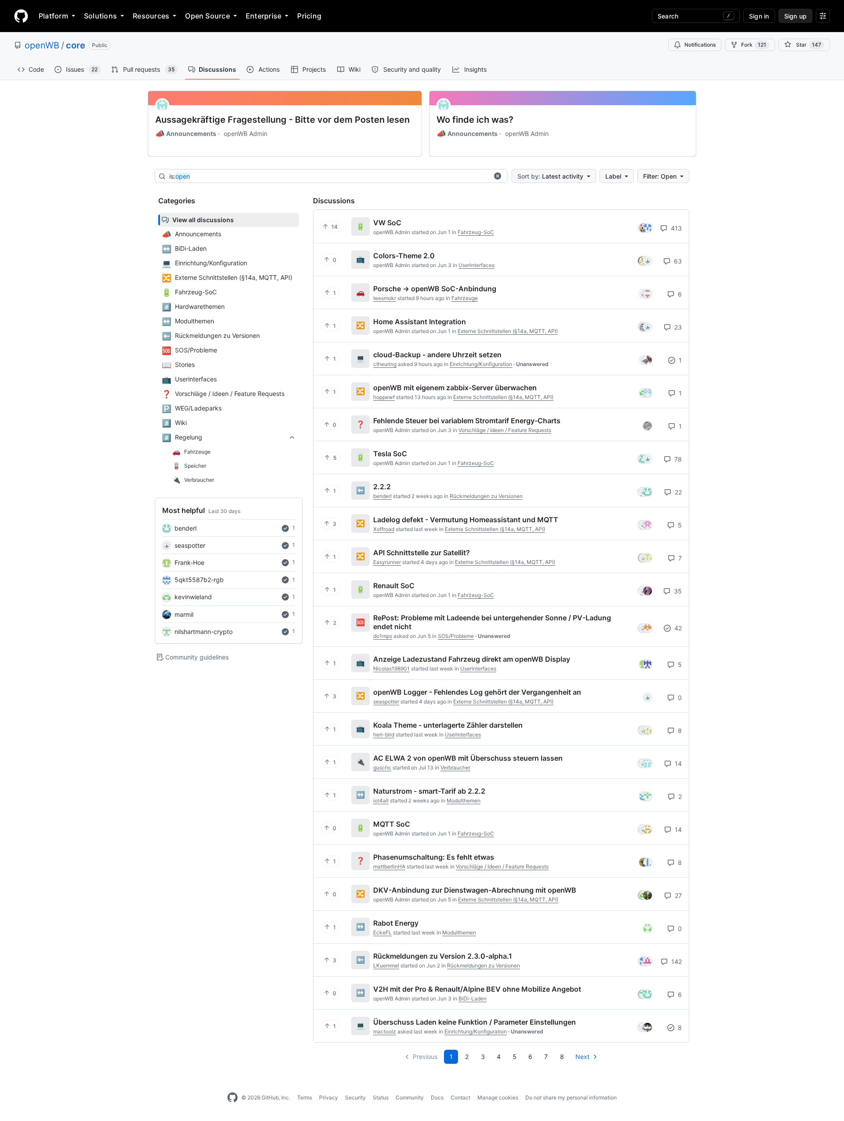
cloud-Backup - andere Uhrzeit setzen (437, 354)
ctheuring (385, 364)
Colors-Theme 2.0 (404, 255)
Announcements (185, 133)
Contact (460, 1097)
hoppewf (384, 397)
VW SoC (387, 222)
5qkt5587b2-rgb (199, 579)
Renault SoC (394, 585)
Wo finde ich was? (475, 119)
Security (355, 1097)
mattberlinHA (389, 866)
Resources (151, 15)
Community (410, 1097)
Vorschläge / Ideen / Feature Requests (504, 430)
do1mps (382, 636)
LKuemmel (386, 965)
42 (677, 628)
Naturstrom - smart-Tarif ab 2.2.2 (429, 791)
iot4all (381, 800)
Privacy (328, 1097)
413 (675, 228)
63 (677, 261)
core (75, 45)
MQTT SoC (391, 824)
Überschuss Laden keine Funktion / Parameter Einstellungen (474, 1022)
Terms (304, 1097)
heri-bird (383, 734)
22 (677, 492)
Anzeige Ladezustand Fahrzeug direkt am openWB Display (471, 659)
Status (381, 1097)
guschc (382, 767)
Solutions (100, 15)
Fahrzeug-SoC (476, 232)
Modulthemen (463, 800)
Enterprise (263, 15)
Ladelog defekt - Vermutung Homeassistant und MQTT (465, 519)
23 (677, 327)
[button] (497, 176)
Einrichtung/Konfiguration (481, 364)
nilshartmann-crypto (204, 631)
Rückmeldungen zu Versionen (486, 496)
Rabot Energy (395, 923)
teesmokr (384, 298)
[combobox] (328, 176)
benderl (185, 528)
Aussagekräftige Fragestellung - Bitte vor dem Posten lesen (282, 119)
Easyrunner (387, 562)
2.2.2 (382, 486)
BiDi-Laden (472, 998)
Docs (437, 1097)
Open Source (207, 15)
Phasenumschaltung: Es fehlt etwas (433, 857)
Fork (753, 44)
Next (582, 1056)
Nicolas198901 (391, 668)
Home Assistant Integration (419, 321)
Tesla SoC (390, 453)
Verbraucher (455, 767)
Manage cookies (497, 1097)
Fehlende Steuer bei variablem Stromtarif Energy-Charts (466, 420)
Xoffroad (383, 529)
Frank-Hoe (189, 562)
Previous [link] (425, 1056)
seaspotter (190, 545)
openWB (42, 45)
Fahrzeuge (464, 298)
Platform (53, 15)
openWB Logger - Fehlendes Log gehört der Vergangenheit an (477, 692)
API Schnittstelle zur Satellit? (421, 552)
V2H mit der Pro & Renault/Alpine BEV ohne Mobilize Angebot (477, 989)
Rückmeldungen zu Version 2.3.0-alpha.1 (442, 956)
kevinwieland (193, 597)
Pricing (309, 15)
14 (677, 763)
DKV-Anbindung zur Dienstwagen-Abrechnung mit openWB (474, 890)
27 (677, 895)
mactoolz (384, 1031)
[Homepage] (21, 16)
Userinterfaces (476, 265)
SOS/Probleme (456, 636)
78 (677, 459)
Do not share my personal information (571, 1097)
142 (675, 961)
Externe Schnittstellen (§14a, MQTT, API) (508, 331)
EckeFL (382, 932)
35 (677, 591)
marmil (184, 614)
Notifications (700, 44)
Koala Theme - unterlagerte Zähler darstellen (448, 725)
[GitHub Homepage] (232, 1097)
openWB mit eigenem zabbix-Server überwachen (455, 387)
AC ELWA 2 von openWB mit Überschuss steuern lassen (468, 758)
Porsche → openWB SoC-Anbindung (434, 288)
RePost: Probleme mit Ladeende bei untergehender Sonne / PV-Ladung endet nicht (492, 622)
